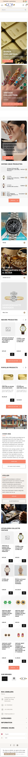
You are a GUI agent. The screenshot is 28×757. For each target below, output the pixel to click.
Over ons (14, 461)
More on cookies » (20, 754)
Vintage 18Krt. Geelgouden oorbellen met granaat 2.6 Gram (20, 613)
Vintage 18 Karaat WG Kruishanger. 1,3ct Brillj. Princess (8, 340)
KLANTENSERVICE (14, 501)
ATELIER (14, 496)
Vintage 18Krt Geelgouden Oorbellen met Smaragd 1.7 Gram (7, 613)
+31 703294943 (8, 705)
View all (13, 200)
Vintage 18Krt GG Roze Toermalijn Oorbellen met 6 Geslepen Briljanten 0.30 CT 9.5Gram (20, 648)
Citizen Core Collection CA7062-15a (19, 548)
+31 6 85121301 (8, 709)
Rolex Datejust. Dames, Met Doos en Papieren (20, 581)
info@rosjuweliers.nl (9, 713)
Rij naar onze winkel (14, 466)
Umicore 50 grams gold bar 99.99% (8, 387)
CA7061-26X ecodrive (5, 580)
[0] (26, 5)
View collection (13, 360)
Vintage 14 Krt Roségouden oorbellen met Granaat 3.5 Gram (7, 646)
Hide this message (10, 754)
